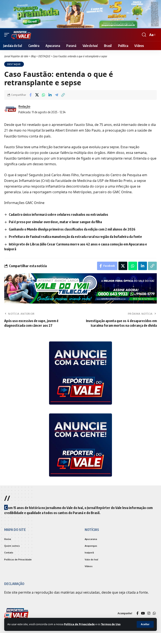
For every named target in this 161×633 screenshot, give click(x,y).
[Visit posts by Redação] (10, 109)
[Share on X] (37, 95)
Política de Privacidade (79, 624)
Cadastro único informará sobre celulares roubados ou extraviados (58, 214)
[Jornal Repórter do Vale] (21, 35)
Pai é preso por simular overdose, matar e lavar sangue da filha (55, 222)
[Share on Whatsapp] (43, 95)
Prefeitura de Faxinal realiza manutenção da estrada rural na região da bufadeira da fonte (75, 237)
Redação (24, 106)
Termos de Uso (111, 624)
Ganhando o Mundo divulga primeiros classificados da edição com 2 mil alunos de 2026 (72, 229)
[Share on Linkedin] (50, 95)
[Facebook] (137, 614)
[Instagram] (148, 614)
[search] (144, 34)
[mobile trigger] (7, 35)
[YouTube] (143, 614)
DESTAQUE (14, 64)
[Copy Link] (63, 95)
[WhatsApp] (154, 614)
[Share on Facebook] (30, 95)
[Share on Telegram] (56, 95)
